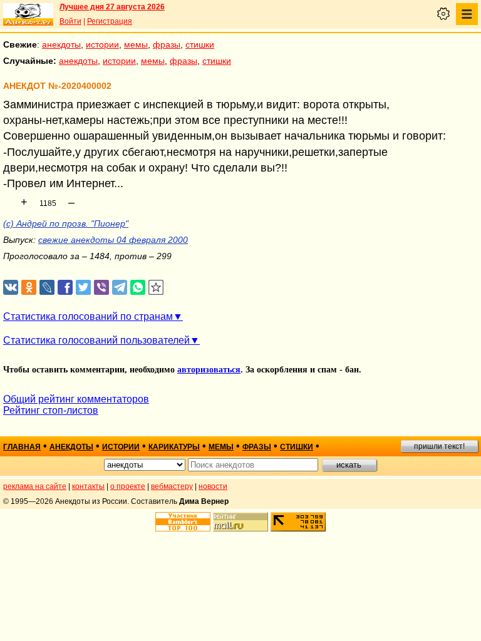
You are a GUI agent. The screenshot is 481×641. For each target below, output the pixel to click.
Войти (70, 21)
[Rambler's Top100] (182, 521)
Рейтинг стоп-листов (50, 410)
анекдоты (61, 44)
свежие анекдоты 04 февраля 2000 (113, 240)
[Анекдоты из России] (28, 14)
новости (213, 486)
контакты (88, 486)
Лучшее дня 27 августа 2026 (112, 7)
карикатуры (174, 447)
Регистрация (109, 21)
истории (102, 44)
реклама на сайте (34, 486)
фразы (166, 44)
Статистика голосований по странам (88, 316)
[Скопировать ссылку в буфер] (156, 287)
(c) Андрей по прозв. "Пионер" (65, 223)
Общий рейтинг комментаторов (76, 399)
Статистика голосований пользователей (96, 340)
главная (22, 447)
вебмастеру (172, 486)
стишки (199, 44)
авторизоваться (208, 369)
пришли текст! (439, 446)
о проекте (127, 486)
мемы (136, 44)
